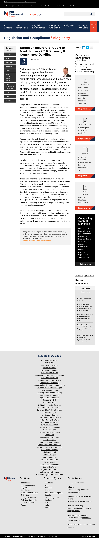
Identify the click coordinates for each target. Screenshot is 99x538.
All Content (49, 483)
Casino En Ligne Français (49, 442)
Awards (36, 6)
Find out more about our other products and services (20, 2)
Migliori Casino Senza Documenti (49, 447)
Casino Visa (49, 435)
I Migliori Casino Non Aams (49, 432)
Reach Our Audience (19, 6)
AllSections (8, 26)
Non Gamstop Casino (49, 365)
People (23, 505)
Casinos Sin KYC (49, 400)
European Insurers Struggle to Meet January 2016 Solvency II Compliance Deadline (42, 51)
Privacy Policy (53, 536)
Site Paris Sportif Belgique (49, 427)
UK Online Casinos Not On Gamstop (49, 375)
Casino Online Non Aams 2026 (49, 445)
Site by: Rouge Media (88, 536)
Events (30, 6)
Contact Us (31, 536)
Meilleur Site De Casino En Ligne (49, 388)
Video (7, 92)
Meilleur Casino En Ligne (49, 437)
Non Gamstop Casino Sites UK (49, 380)
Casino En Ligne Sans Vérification (49, 475)
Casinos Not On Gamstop (49, 370)
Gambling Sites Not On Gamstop (49, 393)
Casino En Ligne (49, 412)
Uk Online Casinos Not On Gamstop (68, 6)
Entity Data (69, 25)
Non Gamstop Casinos (49, 360)
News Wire (9, 62)
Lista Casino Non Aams (50, 465)
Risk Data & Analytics (29, 500)
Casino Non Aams (49, 368)
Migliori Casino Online (49, 425)
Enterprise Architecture (29, 493)
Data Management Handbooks (10, 86)
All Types (9, 54)
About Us (7, 536)
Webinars (9, 66)
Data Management (28, 485)
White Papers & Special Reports (9, 77)
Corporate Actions (28, 502)
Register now (84, 109)
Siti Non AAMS (49, 462)
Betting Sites (49, 363)
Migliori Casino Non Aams (49, 398)
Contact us (51, 6)
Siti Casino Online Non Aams (49, 417)
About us (8, 6)
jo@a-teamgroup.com (83, 501)
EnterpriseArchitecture (54, 26)
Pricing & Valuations (28, 498)
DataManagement (22, 26)
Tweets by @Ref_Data (84, 276)
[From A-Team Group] (32, 13)
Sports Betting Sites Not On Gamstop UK (49, 385)
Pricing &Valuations (83, 26)
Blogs (7, 58)
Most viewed (85, 288)
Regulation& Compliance (38, 26)
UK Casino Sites (49, 403)
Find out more (85, 264)
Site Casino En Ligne (49, 450)
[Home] (13, 14)
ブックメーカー (49, 440)
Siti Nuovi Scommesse (49, 460)
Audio (7, 96)
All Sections (25, 483)
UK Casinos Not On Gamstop (49, 405)
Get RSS (43, 6)
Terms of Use (42, 536)
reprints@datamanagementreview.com (37, 240)
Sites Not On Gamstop (49, 390)
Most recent (85, 292)
